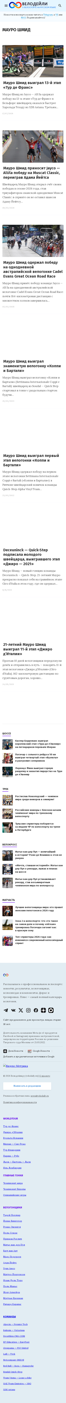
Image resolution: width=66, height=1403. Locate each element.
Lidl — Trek (9, 1353)
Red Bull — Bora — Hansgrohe (18, 1365)
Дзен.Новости (15, 1051)
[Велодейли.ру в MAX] (51, 1010)
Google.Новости (41, 1051)
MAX (23, 17)
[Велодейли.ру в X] (20, 1010)
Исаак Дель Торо (13, 1280)
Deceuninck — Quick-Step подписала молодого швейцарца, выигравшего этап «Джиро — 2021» (31, 557)
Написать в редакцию (27, 1086)
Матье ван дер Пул (14, 1244)
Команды (9, 1316)
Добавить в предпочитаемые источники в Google (28, 1056)
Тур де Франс (11, 1126)
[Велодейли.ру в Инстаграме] (28, 1010)
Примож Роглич (12, 1238)
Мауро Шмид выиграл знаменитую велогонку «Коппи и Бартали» (32, 366)
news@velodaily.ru (40, 1096)
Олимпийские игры (14, 1195)
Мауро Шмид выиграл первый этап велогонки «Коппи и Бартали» (31, 460)
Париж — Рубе (11, 1155)
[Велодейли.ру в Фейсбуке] (35, 1010)
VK (56, 14)
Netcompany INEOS (13, 1359)
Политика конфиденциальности (20, 1102)
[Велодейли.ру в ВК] (13, 1010)
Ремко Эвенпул (12, 1226)
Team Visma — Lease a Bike (17, 1377)
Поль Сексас (10, 1232)
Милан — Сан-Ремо (14, 1143)
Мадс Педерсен (12, 1256)
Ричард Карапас (12, 1304)
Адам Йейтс (10, 1262)
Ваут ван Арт (10, 1250)
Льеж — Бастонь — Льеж (17, 1161)
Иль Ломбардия (12, 1167)
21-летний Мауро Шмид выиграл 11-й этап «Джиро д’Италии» (27, 649)
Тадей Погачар (11, 1215)
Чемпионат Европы (14, 1189)
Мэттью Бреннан (13, 1298)
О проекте (44, 1076)
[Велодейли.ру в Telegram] (5, 1010)
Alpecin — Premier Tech (15, 1324)
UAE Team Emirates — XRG (17, 1383)
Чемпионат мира (13, 1183)
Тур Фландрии (11, 1149)
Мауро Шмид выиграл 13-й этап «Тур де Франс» (32, 85)
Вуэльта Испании (13, 1138)
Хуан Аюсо (9, 1268)
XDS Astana (9, 1389)
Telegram (48, 14)
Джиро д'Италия (13, 1132)
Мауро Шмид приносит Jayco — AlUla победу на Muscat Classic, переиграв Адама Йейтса (31, 173)
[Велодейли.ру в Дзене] (43, 1010)
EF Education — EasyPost (16, 1342)
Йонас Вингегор (12, 1220)
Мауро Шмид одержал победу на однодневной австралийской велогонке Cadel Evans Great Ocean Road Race (33, 269)
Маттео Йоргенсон (14, 1274)
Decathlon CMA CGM (14, 1336)
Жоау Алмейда (11, 1292)
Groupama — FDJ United (15, 1347)
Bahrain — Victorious (14, 1330)
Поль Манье (10, 1286)
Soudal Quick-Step (12, 1371)
